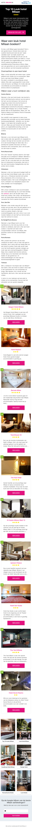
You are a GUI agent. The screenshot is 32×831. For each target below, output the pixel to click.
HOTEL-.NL (7, 2)
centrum (6, 193)
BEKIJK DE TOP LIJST (14, 32)
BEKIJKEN (16, 322)
